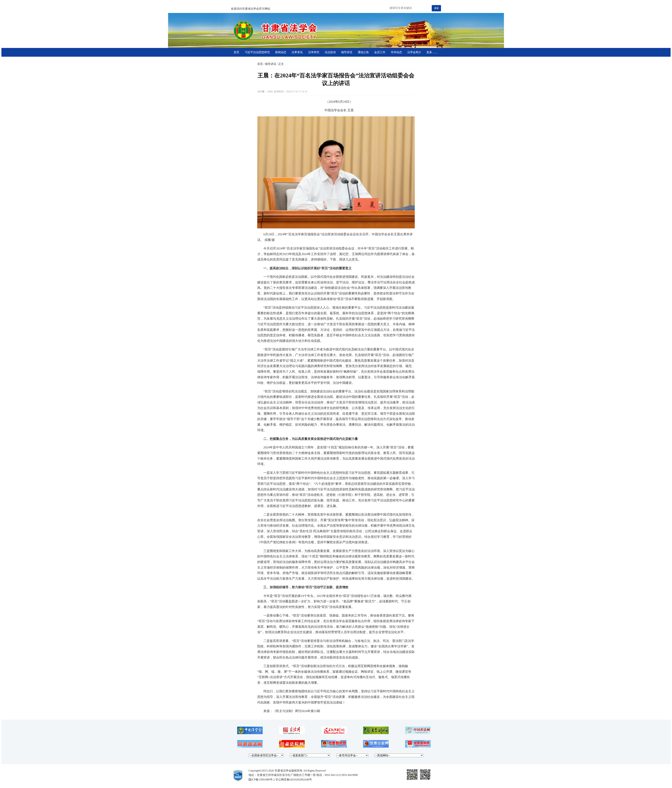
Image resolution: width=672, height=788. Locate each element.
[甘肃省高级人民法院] (292, 746)
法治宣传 (330, 52)
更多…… (432, 52)
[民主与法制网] (334, 733)
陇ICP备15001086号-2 (261, 779)
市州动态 (396, 52)
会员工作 (379, 52)
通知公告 (363, 52)
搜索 (436, 8)
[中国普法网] (418, 733)
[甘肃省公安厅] (376, 746)
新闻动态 (280, 52)
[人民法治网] (292, 733)
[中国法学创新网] (376, 733)
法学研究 (313, 52)
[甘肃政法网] (250, 746)
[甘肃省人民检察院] (334, 746)
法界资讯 (297, 52)
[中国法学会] (250, 733)
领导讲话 (346, 52)
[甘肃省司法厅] (418, 746)
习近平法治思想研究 (257, 52)
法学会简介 (414, 52)
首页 (236, 52)
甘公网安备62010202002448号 (293, 779)
